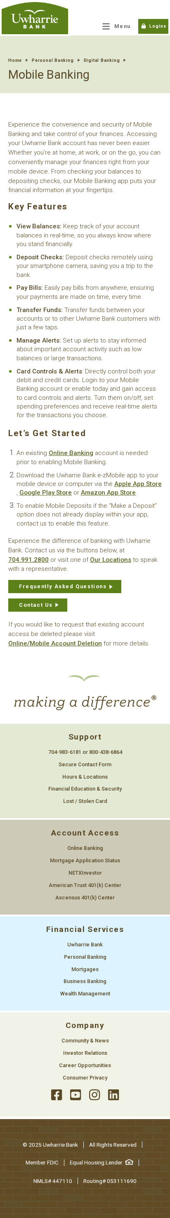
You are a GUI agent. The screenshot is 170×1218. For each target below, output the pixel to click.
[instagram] (94, 1095)
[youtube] (75, 1095)
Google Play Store (45, 492)
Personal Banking (52, 60)
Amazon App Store (108, 492)
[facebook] (56, 1095)
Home (15, 60)
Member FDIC (42, 1162)
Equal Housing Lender (96, 1162)
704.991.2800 (28, 559)
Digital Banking (102, 60)
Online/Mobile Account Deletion (55, 643)
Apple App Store (138, 484)
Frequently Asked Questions (63, 586)
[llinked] (113, 1095)
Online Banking (71, 453)
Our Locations (110, 559)
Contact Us (36, 605)
